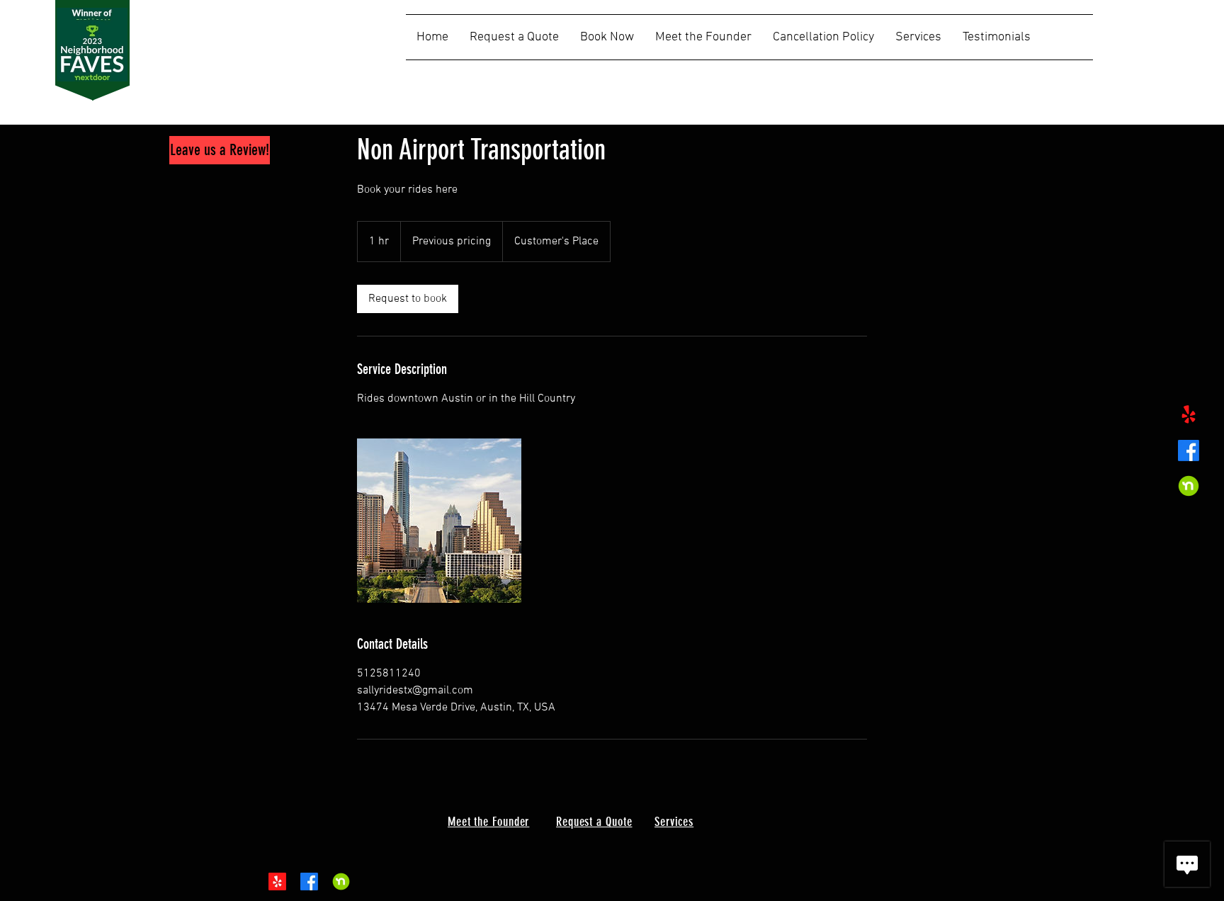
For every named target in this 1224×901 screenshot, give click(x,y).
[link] (407, 299)
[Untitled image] (439, 520)
